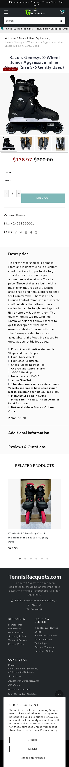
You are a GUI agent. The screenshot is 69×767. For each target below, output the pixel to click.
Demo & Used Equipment (33, 38)
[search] (34, 20)
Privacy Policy (48, 730)
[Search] (61, 21)
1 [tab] (21, 559)
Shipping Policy (17, 636)
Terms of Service (17, 640)
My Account (14, 628)
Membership (15, 624)
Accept (33, 740)
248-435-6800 (17, 671)
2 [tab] (26, 559)
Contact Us (37, 609)
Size (7, 180)
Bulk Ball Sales (44, 651)
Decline (32, 749)
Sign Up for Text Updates (22, 693)
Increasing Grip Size (46, 635)
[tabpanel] (34, 514)
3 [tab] (32, 559)
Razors (21, 215)
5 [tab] (43, 559)
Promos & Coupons (19, 689)
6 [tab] (48, 559)
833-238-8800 (17, 668)
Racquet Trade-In (44, 647)
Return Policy (15, 632)
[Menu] (6, 12)
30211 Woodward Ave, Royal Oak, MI (37, 600)
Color (8, 172)
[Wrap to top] (59, 694)
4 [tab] (37, 559)
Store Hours (15, 676)
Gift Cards (14, 685)
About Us (36, 605)
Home (11, 38)
